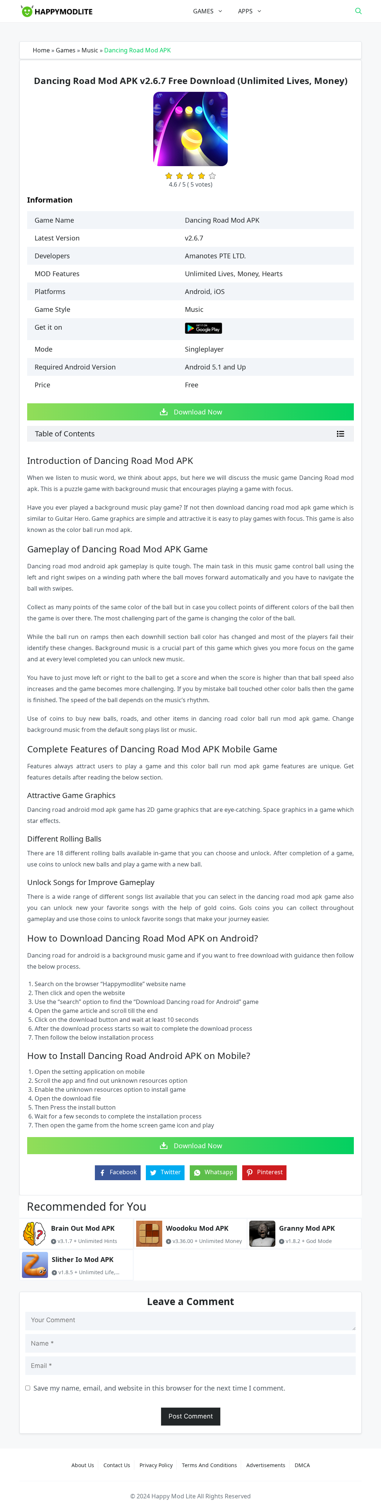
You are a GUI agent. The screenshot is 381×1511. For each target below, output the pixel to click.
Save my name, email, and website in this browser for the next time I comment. (159, 1388)
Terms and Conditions (209, 1465)
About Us (82, 1465)
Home (41, 50)
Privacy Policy (156, 1465)
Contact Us (116, 1465)
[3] (190, 176)
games (203, 11)
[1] (168, 176)
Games (66, 50)
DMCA (302, 1465)
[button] (358, 11)
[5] (212, 176)
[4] (201, 176)
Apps (245, 11)
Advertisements (265, 1465)
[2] (179, 176)
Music (89, 50)
